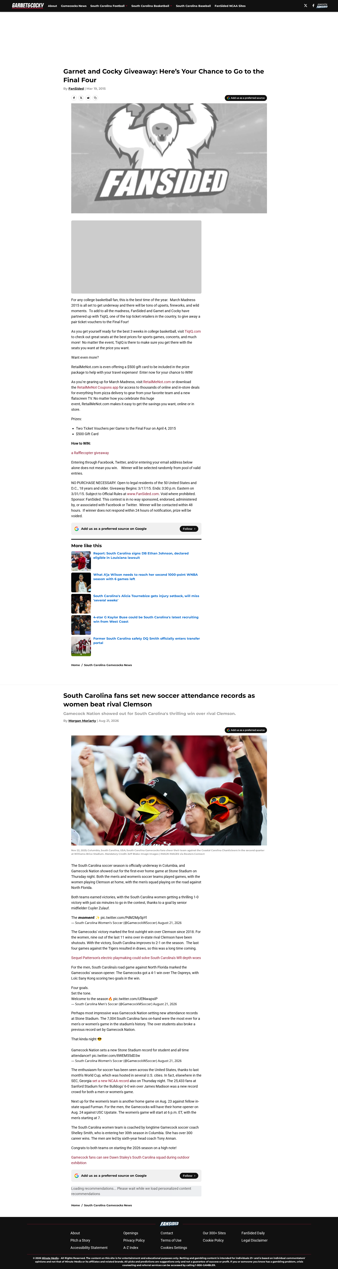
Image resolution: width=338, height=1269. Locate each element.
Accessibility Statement (89, 1248)
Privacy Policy (134, 1240)
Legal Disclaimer (255, 1240)
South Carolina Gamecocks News (108, 665)
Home (75, 665)
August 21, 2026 (170, 923)
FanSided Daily (253, 1233)
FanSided (76, 89)
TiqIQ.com (193, 331)
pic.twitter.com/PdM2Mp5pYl (124, 917)
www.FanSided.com (143, 494)
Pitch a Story (80, 1240)
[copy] (95, 98)
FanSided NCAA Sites (230, 6)
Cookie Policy (213, 1240)
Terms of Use (171, 1240)
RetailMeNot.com (157, 382)
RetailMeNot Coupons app (97, 387)
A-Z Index (130, 1248)
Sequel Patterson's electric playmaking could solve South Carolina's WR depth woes (136, 958)
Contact (167, 1233)
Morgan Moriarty (82, 721)
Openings (130, 1233)
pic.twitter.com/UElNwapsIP (135, 999)
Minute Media (50, 1258)
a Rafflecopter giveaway (90, 453)
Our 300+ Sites (214, 1233)
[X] (305, 5)
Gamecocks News (73, 6)
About (52, 6)
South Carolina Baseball (193, 6)
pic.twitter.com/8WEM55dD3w (116, 1055)
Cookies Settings (174, 1248)
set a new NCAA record (110, 1081)
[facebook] (313, 5)
